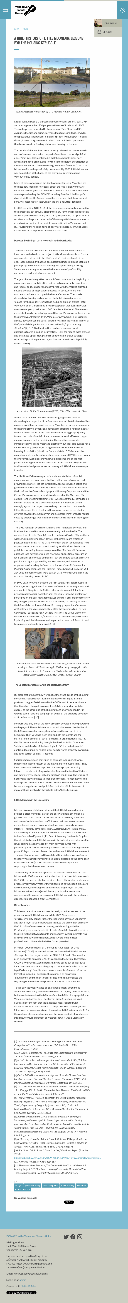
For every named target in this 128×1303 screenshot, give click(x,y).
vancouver (81, 1185)
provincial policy (32, 1185)
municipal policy (50, 1185)
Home (16, 29)
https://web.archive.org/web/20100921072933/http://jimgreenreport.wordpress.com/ (58, 1157)
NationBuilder (28, 1286)
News (25, 29)
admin (23, 1279)
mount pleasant (22, 1189)
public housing (67, 1185)
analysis (18, 1185)
